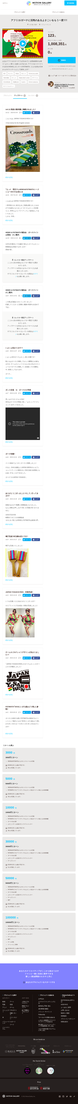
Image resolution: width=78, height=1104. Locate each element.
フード (12, 1024)
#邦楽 (17, 73)
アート (12, 1002)
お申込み (41, 999)
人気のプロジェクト (25, 1002)
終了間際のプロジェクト (25, 1011)
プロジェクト (7, 95)
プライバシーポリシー (68, 1019)
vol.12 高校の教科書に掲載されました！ (21, 109)
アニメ (4, 1007)
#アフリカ (35, 78)
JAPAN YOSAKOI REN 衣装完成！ (19, 592)
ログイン (5, 3)
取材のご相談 (65, 1013)
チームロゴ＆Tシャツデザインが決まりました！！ (22, 653)
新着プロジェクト (25, 1006)
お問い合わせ (65, 1010)
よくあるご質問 (66, 1007)
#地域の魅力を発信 (24, 78)
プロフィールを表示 (68, 88)
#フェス (14, 78)
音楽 (11, 1004)
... (6, 729)
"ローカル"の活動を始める (46, 1017)
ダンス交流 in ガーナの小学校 (18, 390)
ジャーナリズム (6, 1028)
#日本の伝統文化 (33, 82)
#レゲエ (10, 73)
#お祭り (23, 82)
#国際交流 (16, 82)
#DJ (4, 73)
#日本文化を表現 (33, 73)
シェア (53, 76)
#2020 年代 (64, 1004)
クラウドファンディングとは (46, 1002)
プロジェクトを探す (19, 12)
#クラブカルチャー (8, 86)
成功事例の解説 (43, 1009)
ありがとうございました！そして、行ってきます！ (22, 494)
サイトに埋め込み (70, 76)
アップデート (19, 95)
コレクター (33, 95)
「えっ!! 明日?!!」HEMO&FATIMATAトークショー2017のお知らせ (22, 190)
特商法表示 (64, 1022)
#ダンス (23, 73)
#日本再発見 (6, 82)
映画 (3, 1002)
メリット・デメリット (45, 1012)
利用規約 (64, 1016)
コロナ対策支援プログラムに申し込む (46, 1029)
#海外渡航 (6, 78)
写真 (3, 1004)
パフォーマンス (46, 24)
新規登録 (71, 3)
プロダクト (13, 1010)
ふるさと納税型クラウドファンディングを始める (46, 1021)
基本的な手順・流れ (44, 1006)
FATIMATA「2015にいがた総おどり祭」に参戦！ (22, 707)
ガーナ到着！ (10, 453)
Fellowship (41, 1014)
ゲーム (12, 1007)
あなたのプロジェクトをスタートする (40, 982)
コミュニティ (6, 1011)
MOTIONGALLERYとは (68, 1001)
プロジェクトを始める (58, 12)
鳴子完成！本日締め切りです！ (17, 536)
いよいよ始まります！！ (14, 347)
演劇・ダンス (13, 1014)
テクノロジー (13, 1018)
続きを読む (9, 177)
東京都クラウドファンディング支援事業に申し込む (46, 1025)
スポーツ (13, 1022)
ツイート (60, 76)
